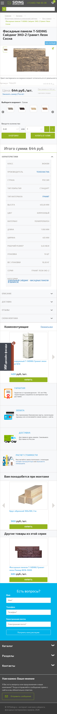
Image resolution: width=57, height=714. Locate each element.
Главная (8, 16)
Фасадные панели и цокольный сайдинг (21, 18)
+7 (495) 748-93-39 (36, 2)
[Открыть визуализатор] (7, 357)
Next (52, 112)
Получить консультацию (28, 632)
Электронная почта (16, 619)
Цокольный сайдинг (18, 280)
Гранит (45, 196)
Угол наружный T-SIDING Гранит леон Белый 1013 (27, 362)
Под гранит (46, 18)
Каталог (19, 16)
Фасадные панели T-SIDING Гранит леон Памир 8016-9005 (26, 568)
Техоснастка (43, 172)
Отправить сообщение (21, 696)
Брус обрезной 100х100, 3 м (22, 511)
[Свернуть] (14, 343)
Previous (3, 112)
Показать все (47, 326)
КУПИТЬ (28, 379)
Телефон (10, 607)
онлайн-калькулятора (24, 461)
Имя (8, 595)
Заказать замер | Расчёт (13, 94)
